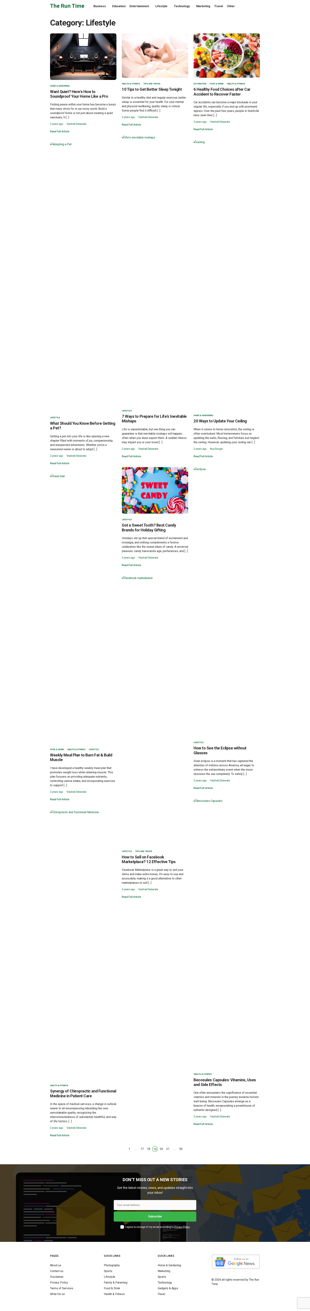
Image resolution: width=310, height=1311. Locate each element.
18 (148, 1149)
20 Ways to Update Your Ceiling (220, 421)
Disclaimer (57, 1276)
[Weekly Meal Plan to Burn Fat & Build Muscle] (83, 608)
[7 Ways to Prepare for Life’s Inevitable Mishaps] (155, 270)
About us (55, 1265)
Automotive (200, 84)
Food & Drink (217, 84)
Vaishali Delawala (76, 123)
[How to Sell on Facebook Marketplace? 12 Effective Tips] (155, 710)
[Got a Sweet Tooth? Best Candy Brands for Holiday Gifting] (155, 490)
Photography (112, 1265)
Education (119, 6)
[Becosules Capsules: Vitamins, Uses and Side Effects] (227, 933)
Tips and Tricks (151, 84)
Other (231, 6)
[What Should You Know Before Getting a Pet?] (83, 277)
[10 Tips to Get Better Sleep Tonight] (155, 55)
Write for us (57, 1294)
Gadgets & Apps (168, 1288)
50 (180, 1149)
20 (161, 1149)
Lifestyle (161, 6)
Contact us (56, 1271)
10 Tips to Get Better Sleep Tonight (152, 89)
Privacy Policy (182, 1227)
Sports (108, 1271)
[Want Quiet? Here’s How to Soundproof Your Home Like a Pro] (83, 56)
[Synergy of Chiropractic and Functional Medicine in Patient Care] (83, 944)
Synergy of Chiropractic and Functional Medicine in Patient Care (83, 1093)
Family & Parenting (115, 1282)
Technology (182, 6)
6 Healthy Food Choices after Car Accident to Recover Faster (222, 91)
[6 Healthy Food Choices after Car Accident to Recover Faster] (227, 55)
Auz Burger (216, 448)
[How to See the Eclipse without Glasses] (227, 601)
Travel (218, 6)
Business (99, 6)
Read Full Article (59, 131)
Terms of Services (61, 1288)
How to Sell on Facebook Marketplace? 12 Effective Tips (149, 859)
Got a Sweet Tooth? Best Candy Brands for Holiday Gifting (149, 527)
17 (142, 1149)
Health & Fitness (131, 84)
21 (168, 1149)
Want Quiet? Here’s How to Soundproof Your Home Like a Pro (79, 94)
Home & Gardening (60, 86)
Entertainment (139, 6)
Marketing (203, 6)
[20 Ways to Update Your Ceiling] (227, 274)
